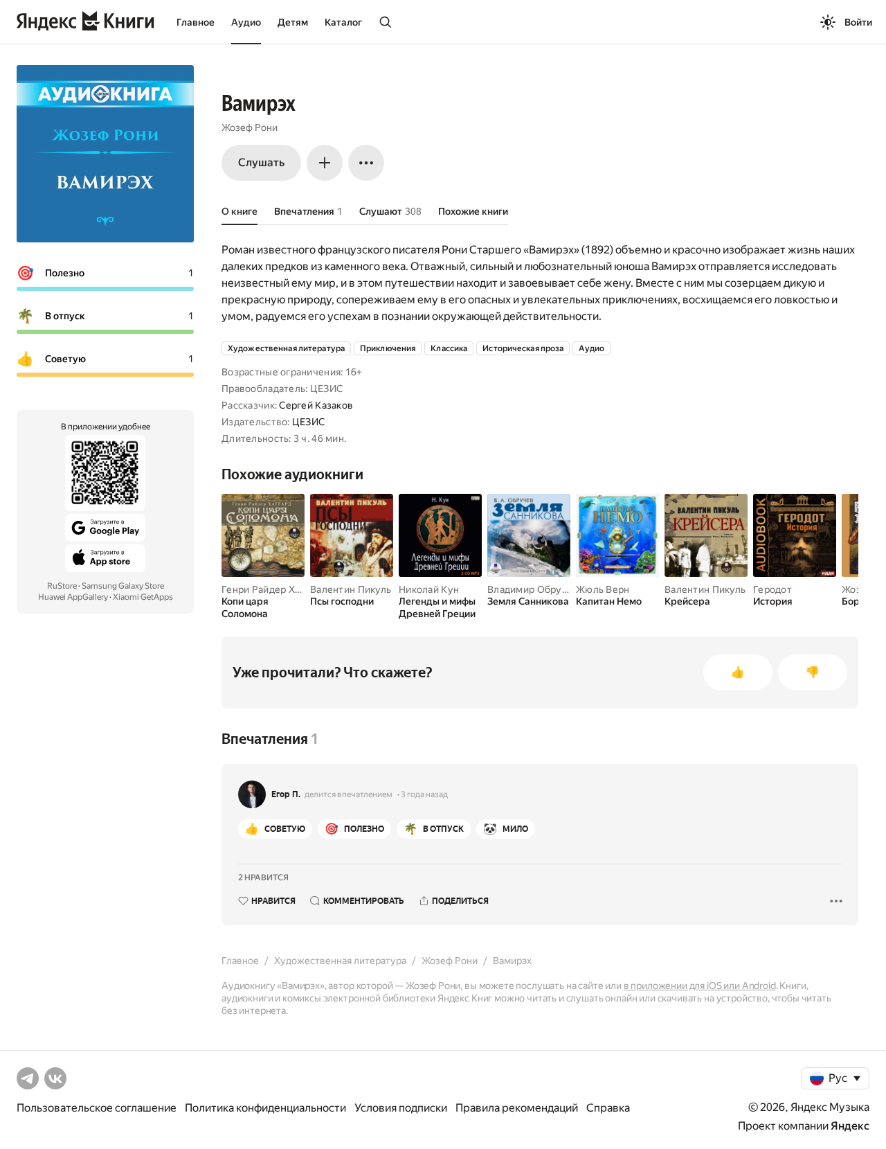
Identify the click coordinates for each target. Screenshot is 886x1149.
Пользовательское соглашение (97, 1107)
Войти (858, 22)
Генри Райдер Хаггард (273, 589)
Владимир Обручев (533, 589)
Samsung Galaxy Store (123, 586)
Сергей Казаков (316, 405)
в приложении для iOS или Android (700, 985)
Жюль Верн (603, 589)
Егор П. (285, 794)
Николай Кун (429, 589)
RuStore (62, 586)
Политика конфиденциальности (265, 1107)
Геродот (772, 589)
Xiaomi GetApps (143, 597)
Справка (608, 1107)
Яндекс (850, 1125)
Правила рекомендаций (516, 1107)
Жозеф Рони (250, 127)
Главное (196, 22)
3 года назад (424, 794)
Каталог (343, 22)
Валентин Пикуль (350, 589)
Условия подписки (400, 1107)
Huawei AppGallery (73, 597)
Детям (293, 22)
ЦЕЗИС (308, 421)
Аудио (246, 22)
